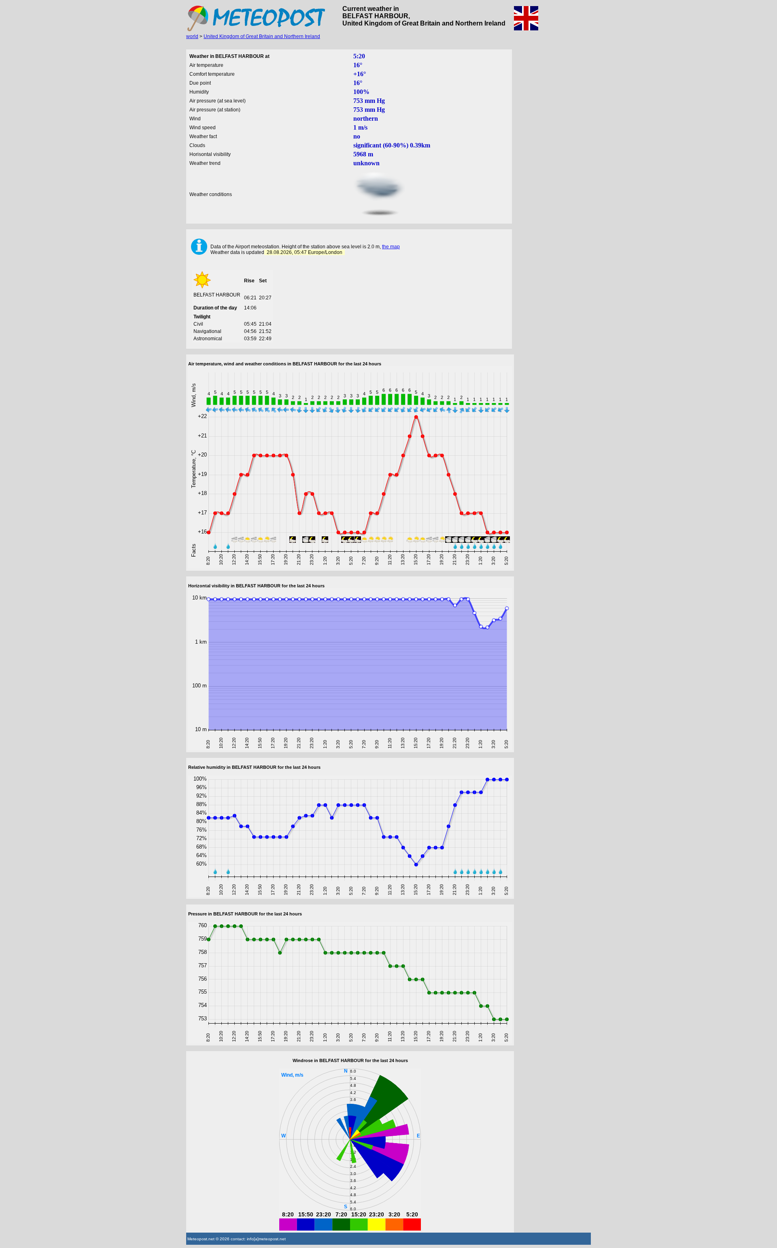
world (192, 36)
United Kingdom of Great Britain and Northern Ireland (262, 36)
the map (391, 247)
